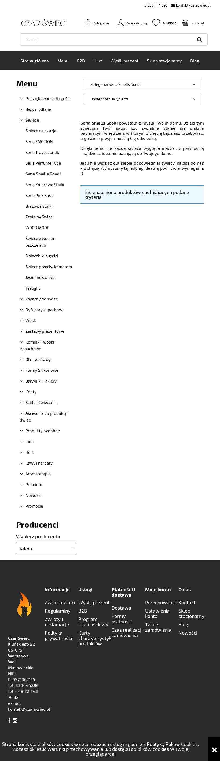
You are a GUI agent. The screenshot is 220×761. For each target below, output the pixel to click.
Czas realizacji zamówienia (127, 632)
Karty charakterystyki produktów (95, 638)
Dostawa (121, 608)
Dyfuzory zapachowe (44, 309)
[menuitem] (34, 60)
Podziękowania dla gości (48, 98)
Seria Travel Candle (42, 152)
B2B (82, 611)
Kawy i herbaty (39, 463)
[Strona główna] (35, 22)
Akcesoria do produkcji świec (43, 416)
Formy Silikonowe (41, 370)
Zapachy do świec (41, 298)
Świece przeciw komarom (48, 266)
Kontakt (187, 602)
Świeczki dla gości (41, 255)
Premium (33, 484)
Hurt (29, 452)
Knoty (30, 391)
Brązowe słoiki (39, 206)
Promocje (34, 506)
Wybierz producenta (38, 536)
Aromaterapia (38, 473)
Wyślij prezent (94, 602)
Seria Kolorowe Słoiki (44, 184)
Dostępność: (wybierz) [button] (109, 99)
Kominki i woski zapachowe (37, 345)
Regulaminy (58, 611)
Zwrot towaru (60, 602)
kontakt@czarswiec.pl (193, 5)
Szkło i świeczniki (41, 402)
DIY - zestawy (38, 359)
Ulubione (164, 22)
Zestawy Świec (38, 216)
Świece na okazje (40, 130)
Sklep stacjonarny (191, 613)
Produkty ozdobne (42, 430)
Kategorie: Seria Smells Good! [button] (115, 84)
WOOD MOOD (37, 227)
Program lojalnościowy (93, 621)
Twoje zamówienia (158, 627)
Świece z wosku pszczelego (39, 241)
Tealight (32, 288)
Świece (32, 120)
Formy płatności (122, 618)
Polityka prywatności (58, 635)
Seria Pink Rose (39, 195)
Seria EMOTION (39, 141)
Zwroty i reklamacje (57, 621)
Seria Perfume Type (43, 163)
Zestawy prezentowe (44, 331)
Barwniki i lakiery (41, 380)
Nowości (33, 495)
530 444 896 (157, 5)
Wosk (30, 320)
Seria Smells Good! (43, 173)
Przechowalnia (161, 602)
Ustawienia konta (157, 613)
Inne (29, 441)
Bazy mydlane (38, 109)
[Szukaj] (200, 39)
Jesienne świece (40, 277)
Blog (183, 624)
